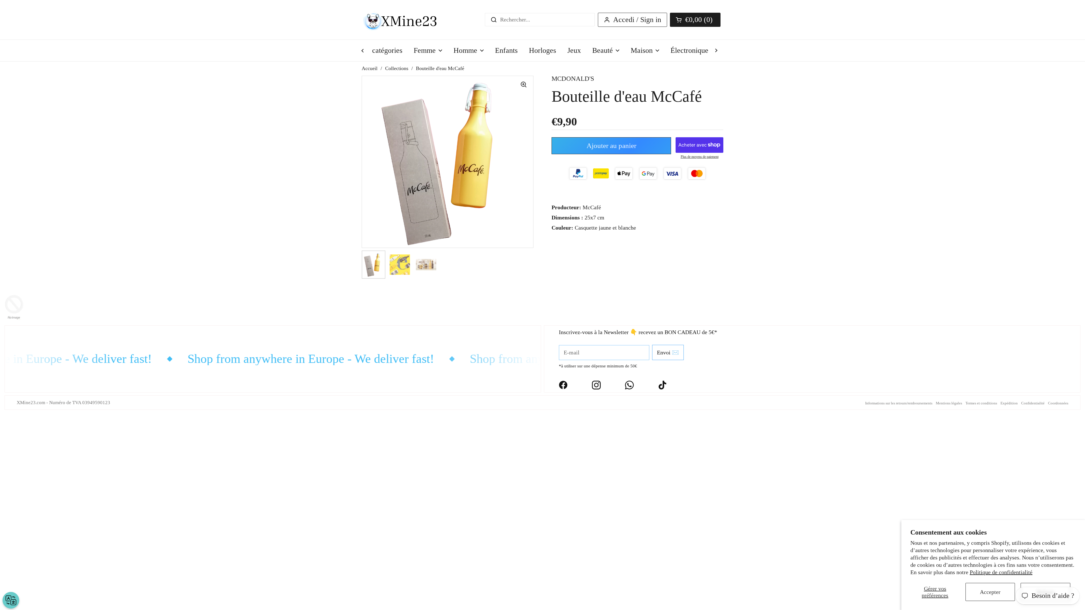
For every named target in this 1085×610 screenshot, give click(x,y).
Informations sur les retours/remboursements (898, 403)
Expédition (1009, 403)
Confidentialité (1033, 403)
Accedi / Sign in (637, 20)
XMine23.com (31, 402)
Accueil (369, 68)
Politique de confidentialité (1001, 572)
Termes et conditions (981, 403)
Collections (396, 68)
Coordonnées (1058, 403)
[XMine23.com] (406, 20)
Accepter (990, 592)
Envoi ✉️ (668, 352)
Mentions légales (949, 403)
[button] (695, 20)
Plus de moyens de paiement (700, 156)
